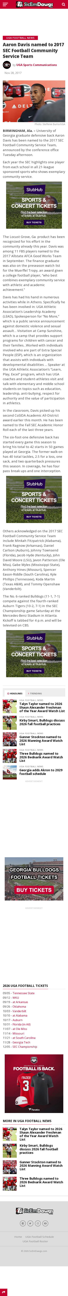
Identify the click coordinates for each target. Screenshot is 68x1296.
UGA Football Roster (35, 1241)
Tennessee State (24, 993)
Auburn (17, 1020)
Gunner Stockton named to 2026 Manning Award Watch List (40, 740)
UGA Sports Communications (36, 65)
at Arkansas (20, 1002)
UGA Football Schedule (39, 1236)
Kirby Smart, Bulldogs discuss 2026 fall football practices (42, 722)
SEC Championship (25, 1047)
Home (18, 1236)
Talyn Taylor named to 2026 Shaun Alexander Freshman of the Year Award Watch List (42, 707)
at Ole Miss (20, 1029)
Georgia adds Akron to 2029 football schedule (40, 772)
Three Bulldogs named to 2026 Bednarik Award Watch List (41, 757)
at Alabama (20, 1015)
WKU (16, 998)
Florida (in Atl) (22, 1024)
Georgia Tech (21, 1042)
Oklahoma (19, 1007)
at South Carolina (24, 1038)
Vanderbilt (19, 1011)
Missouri (18, 1033)
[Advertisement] (34, 18)
